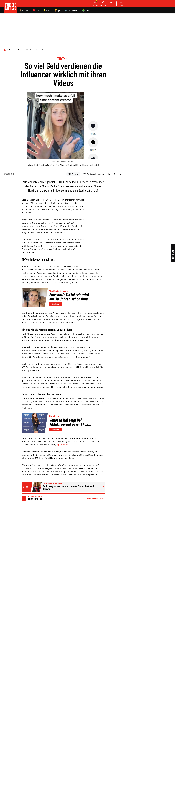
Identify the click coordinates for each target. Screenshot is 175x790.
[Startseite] (5, 50)
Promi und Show (15, 50)
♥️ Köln (36, 10)
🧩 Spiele (85, 10)
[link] (10, 6)
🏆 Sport (57, 10)
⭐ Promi (46, 10)
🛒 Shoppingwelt (71, 10)
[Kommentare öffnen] (109, 174)
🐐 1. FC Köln (24, 10)
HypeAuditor (62, 444)
